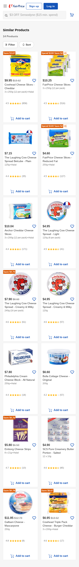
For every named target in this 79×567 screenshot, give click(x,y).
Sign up (34, 6)
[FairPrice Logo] (17, 6)
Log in (51, 6)
